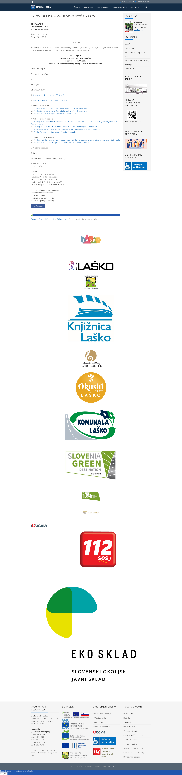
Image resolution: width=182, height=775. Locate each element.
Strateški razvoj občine (131, 757)
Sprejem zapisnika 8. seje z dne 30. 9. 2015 (48, 95)
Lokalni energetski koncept (133, 748)
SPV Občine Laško (99, 718)
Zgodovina (127, 722)
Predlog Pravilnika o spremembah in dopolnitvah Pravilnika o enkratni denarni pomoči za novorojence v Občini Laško (77, 140)
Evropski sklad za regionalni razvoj (135, 54)
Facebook (39, 206)
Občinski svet (88, 7)
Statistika (126, 718)
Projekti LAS (129, 48)
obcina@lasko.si (143, 2)
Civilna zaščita (98, 722)
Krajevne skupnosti (130, 739)
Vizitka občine (128, 713)
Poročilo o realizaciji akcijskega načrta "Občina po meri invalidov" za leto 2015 (62, 142)
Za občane (133, 7)
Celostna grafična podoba (133, 735)
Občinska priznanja (130, 731)
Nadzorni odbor (103, 7)
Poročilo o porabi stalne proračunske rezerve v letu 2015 (55, 113)
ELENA (127, 44)
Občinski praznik (129, 726)
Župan (76, 7)
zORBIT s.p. (111, 766)
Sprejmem (3, 773)
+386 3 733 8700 (128, 2)
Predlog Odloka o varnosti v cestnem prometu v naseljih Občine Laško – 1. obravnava (65, 127)
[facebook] (32, 2)
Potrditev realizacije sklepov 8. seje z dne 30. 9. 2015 (52, 100)
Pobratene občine (130, 744)
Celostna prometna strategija (134, 752)
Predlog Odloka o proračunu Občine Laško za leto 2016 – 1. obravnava (60, 108)
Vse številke (138, 30)
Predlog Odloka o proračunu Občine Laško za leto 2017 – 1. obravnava (60, 111)
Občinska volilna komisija (102, 713)
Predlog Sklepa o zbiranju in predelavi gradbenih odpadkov (55, 132)
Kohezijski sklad (130, 69)
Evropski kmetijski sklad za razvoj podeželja (137, 62)
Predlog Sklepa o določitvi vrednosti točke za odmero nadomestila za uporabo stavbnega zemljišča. (71, 129)
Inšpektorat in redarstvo (101, 726)
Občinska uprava (119, 7)
